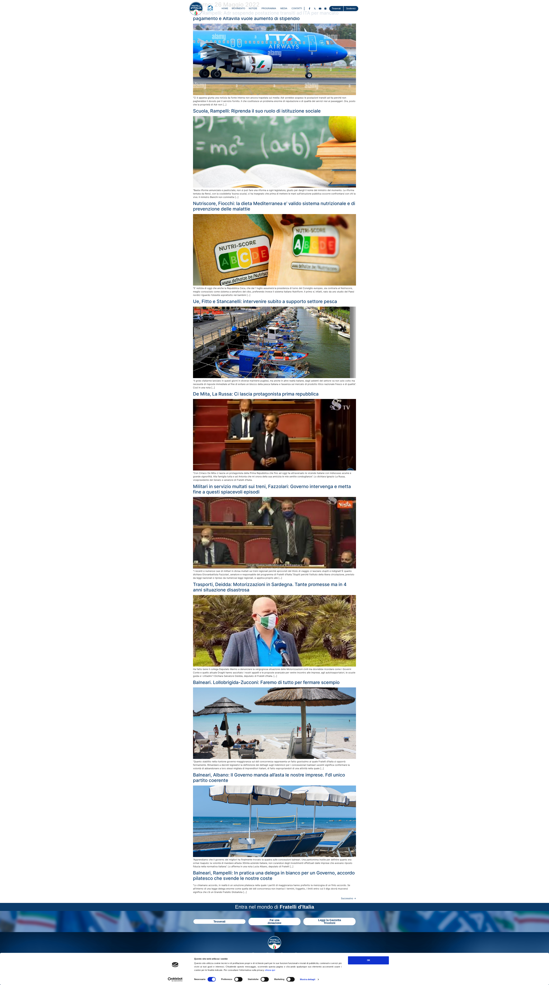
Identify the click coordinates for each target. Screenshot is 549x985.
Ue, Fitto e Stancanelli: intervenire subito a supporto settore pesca (265, 301)
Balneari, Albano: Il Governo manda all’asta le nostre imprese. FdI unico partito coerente (269, 777)
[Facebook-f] (309, 8)
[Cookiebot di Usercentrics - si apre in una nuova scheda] (175, 979)
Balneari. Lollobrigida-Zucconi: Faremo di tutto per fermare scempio (266, 682)
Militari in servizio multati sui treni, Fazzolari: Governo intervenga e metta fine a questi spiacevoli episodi (272, 489)
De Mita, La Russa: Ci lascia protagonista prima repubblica (256, 394)
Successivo (348, 898)
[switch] (238, 979)
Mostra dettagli (307, 979)
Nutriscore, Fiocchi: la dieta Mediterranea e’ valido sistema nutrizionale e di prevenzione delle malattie (274, 206)
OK (368, 960)
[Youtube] (320, 8)
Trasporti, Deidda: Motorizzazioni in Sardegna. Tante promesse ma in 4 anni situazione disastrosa (270, 587)
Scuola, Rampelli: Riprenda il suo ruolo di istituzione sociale (257, 111)
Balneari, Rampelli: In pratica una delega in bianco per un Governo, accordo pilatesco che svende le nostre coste (274, 875)
